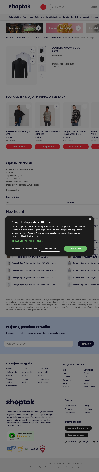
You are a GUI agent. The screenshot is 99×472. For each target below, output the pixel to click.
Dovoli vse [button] (75, 248)
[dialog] (49, 236)
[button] (49, 241)
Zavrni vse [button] (50, 248)
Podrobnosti (32, 236)
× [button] (90, 219)
